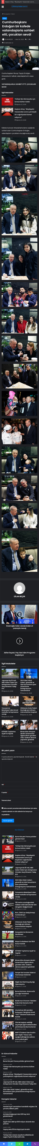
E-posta (5, 792)
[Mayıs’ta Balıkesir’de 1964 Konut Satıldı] (8, 944)
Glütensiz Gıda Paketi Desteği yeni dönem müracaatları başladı (28, 710)
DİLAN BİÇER (9, 39)
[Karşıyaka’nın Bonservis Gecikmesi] (8, 935)
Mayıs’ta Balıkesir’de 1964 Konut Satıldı (25, 942)
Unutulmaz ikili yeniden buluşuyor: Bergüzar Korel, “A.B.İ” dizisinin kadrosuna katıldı (25, 1013)
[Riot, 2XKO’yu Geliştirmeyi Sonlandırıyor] (8, 915)
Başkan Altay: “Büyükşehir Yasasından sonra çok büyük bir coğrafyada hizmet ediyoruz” (25, 858)
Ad (3, 784)
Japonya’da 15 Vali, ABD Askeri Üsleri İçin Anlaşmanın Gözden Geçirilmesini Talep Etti (9, 684)
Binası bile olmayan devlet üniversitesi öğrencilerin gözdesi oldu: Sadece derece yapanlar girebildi (28, 736)
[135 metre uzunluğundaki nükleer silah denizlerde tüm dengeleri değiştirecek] (8, 905)
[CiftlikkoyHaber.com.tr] (19, 6)
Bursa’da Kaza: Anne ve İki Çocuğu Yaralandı (25, 992)
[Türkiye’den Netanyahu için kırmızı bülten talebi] (7, 102)
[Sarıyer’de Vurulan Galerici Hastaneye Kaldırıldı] (8, 975)
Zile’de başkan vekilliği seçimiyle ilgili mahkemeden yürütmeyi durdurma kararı (26, 1024)
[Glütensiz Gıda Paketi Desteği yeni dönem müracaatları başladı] (28, 701)
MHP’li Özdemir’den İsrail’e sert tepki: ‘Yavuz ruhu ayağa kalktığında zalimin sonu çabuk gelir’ (25, 1036)
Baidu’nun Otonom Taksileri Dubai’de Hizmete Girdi (25, 1002)
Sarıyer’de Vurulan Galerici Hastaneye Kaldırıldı (25, 974)
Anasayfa (6, 14)
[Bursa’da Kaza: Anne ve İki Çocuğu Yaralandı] (8, 994)
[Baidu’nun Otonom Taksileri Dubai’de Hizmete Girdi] (8, 1004)
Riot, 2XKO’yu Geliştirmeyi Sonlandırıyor (25, 914)
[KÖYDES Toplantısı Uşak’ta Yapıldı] (10, 725)
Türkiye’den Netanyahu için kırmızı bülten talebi (25, 847)
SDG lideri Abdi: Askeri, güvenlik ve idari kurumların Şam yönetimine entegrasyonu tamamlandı (28, 685)
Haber (13, 14)
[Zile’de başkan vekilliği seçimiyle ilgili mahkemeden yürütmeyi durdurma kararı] (8, 1025)
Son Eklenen (19, 830)
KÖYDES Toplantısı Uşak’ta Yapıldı (9, 733)
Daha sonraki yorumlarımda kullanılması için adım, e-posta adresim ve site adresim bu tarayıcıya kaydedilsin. (19, 811)
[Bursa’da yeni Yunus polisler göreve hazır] (8, 839)
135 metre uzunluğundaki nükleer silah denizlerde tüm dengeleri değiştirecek (26, 904)
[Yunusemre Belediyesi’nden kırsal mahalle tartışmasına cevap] (10, 701)
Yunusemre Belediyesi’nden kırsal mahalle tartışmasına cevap (10, 711)
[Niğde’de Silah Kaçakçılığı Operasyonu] (8, 985)
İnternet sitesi (6, 800)
